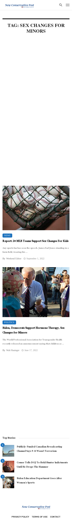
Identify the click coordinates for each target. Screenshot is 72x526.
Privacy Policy (20, 517)
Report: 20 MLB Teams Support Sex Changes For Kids (35, 241)
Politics (9, 322)
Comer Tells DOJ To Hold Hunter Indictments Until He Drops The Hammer (42, 465)
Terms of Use (40, 517)
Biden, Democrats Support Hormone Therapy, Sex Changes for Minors (33, 331)
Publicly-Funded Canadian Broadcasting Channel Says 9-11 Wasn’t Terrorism (39, 449)
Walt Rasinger (12, 350)
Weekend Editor (13, 258)
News (7, 235)
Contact (55, 517)
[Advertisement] (36, 76)
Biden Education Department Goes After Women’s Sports (39, 481)
